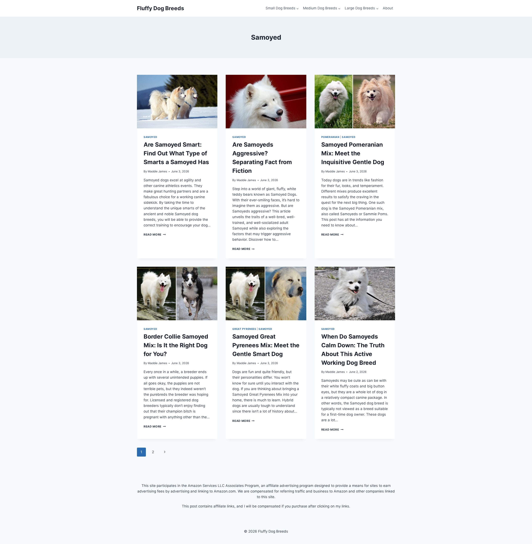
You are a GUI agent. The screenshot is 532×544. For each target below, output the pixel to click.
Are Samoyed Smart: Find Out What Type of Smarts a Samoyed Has (176, 153)
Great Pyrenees (244, 328)
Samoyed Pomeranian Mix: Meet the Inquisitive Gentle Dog (352, 153)
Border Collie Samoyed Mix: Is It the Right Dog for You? (176, 345)
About (388, 8)
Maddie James (157, 171)
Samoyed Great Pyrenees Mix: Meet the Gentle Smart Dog (265, 345)
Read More (155, 234)
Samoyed (150, 137)
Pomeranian (330, 137)
